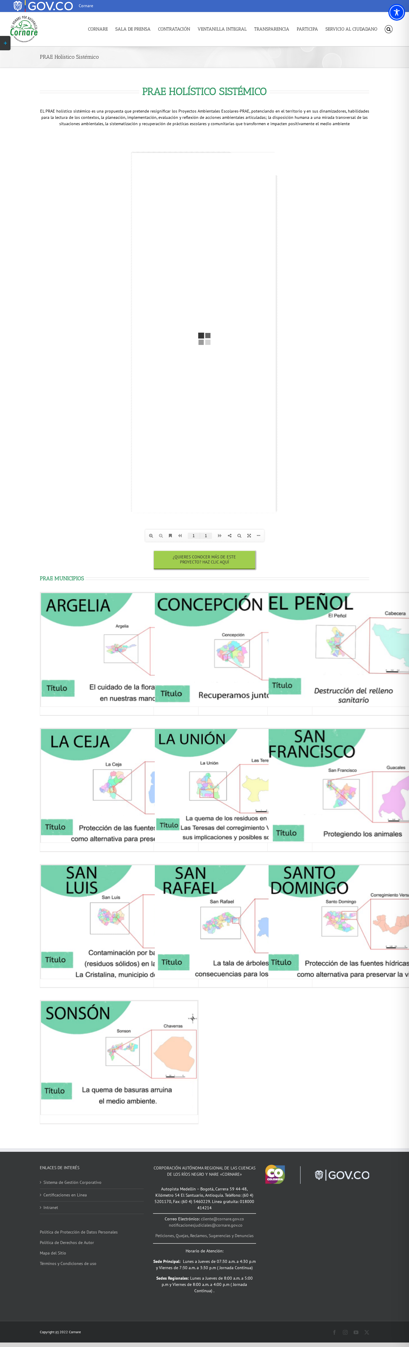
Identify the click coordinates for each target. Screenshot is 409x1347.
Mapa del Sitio (53, 1253)
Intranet (50, 1207)
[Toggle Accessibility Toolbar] (397, 12)
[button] (389, 29)
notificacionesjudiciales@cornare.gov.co (206, 1225)
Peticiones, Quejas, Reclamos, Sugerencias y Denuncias (204, 1235)
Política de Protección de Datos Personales (79, 1232)
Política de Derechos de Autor (67, 1242)
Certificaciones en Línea (65, 1195)
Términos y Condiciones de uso (68, 1263)
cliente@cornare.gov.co (222, 1219)
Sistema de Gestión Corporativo (72, 1182)
